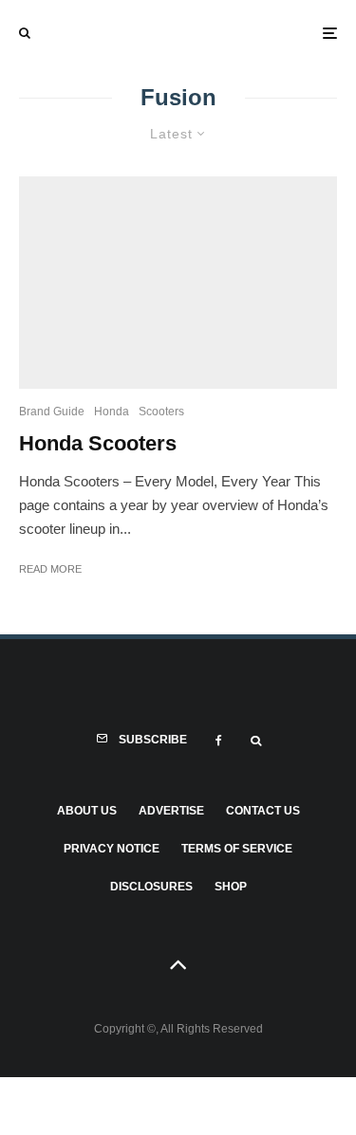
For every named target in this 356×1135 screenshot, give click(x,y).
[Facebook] (218, 740)
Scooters (161, 411)
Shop (231, 886)
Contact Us (263, 810)
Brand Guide (51, 411)
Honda (111, 411)
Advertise (171, 810)
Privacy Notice (111, 848)
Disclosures (151, 886)
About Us (87, 810)
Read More (50, 569)
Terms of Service (236, 848)
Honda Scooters (98, 443)
